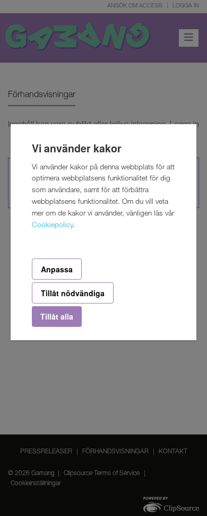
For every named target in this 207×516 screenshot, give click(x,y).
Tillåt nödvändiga (73, 293)
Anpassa (57, 268)
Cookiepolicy (52, 225)
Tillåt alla (56, 316)
